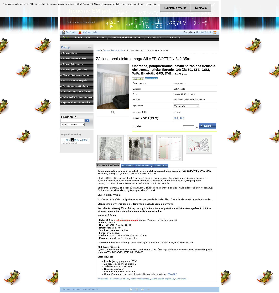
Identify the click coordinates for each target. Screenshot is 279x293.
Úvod (98, 50)
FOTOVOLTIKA (154, 37)
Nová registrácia (90, 32)
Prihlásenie (71, 32)
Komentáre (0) (161, 166)
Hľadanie (67, 117)
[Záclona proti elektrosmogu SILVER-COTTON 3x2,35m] (113, 90)
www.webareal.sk (90, 289)
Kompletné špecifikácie (108, 165)
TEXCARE (172, 274)
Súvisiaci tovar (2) (144, 166)
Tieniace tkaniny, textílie (113, 50)
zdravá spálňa (157, 279)
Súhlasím (201, 8)
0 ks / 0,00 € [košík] (204, 32)
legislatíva (169, 279)
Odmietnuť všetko (175, 8)
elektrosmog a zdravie (119, 279)
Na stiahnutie (128, 166)
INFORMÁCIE (174, 37)
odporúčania (180, 279)
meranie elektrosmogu (140, 279)
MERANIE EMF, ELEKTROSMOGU (126, 37)
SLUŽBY (100, 37)
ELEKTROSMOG (82, 37)
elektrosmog (103, 279)
